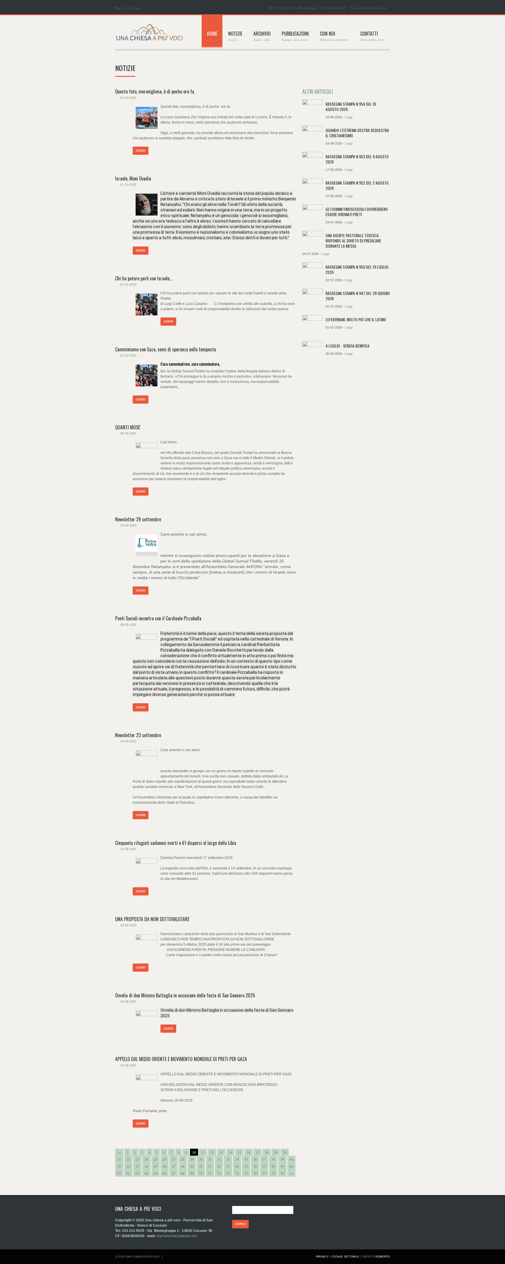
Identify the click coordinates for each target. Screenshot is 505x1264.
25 (155, 1159)
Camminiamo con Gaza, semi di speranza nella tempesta (165, 349)
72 (219, 1173)
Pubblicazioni (295, 36)
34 (237, 1159)
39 (282, 1159)
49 (191, 1166)
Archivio (262, 36)
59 (282, 1166)
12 (212, 1152)
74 (237, 1173)
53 (228, 1166)
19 (275, 1152)
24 (146, 1159)
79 (282, 1173)
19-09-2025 (128, 849)
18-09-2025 (128, 1065)
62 (128, 1173)
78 (273, 1173)
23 (137, 1159)
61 (119, 1173)
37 (264, 1159)
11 (203, 1152)
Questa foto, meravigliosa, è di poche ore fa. (155, 91)
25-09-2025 (128, 741)
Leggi (140, 150)
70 (201, 1173)
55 (246, 1166)
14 (230, 1152)
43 (137, 1166)
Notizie (235, 36)
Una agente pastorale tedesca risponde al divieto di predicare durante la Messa (353, 240)
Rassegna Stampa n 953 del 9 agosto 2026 (357, 159)
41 (119, 1166)
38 (273, 1159)
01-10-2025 (128, 98)
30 (201, 1159)
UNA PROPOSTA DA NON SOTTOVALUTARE (152, 919)
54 (237, 1166)
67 (173, 1173)
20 (284, 1152)
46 (164, 1166)
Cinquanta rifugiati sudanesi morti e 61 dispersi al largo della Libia (175, 842)
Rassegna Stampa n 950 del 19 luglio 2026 (357, 269)
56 (255, 1166)
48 (182, 1166)
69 (191, 1173)
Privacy (322, 1256)
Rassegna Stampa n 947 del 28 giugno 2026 (358, 295)
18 (266, 1152)
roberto (382, 1256)
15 (239, 1152)
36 (255, 1159)
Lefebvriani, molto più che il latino (356, 319)
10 (194, 1152)
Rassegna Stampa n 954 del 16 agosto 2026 (351, 106)
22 (128, 1159)
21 (119, 1159)
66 (164, 1173)
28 (182, 1159)
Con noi (334, 36)
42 (128, 1166)
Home (119, 8)
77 (264, 1173)
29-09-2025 (128, 525)
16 (248, 1152)
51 (210, 1166)
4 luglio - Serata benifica (347, 346)
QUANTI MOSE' (128, 427)
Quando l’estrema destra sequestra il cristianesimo (357, 132)
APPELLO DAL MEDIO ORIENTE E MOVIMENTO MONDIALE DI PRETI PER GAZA (181, 1058)
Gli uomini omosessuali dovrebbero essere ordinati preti (357, 211)
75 (246, 1173)
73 (228, 1173)
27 (173, 1159)
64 (146, 1173)
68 (182, 1173)
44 (146, 1166)
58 (273, 1166)
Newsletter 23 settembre (138, 735)
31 (210, 1159)
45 (155, 1166)
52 (219, 1166)
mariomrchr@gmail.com (370, 8)
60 (291, 1166)
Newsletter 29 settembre (138, 519)
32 (219, 1159)
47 (173, 1166)
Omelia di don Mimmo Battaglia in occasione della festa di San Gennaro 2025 (185, 995)
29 (191, 1159)
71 (210, 1173)
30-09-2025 (128, 433)
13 (221, 1152)
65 (155, 1173)
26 (164, 1159)
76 (255, 1173)
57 (264, 1166)
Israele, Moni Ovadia (133, 178)
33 (228, 1159)
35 (246, 1159)
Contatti (135, 8)
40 (291, 1159)
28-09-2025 (128, 624)
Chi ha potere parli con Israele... (143, 278)
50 (201, 1166)
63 (137, 1173)
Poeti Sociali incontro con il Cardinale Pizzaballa (158, 618)
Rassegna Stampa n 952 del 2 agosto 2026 (357, 185)
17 (257, 1152)
